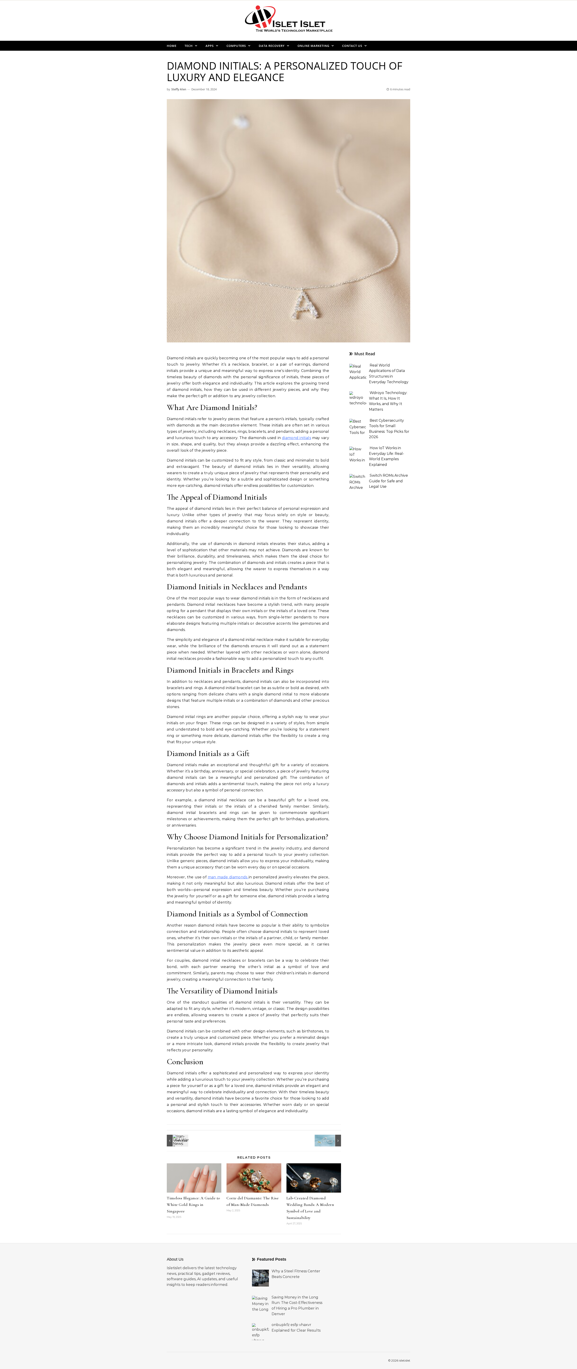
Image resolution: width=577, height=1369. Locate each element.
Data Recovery (272, 46)
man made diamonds (228, 877)
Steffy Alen (178, 89)
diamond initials (296, 438)
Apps (210, 46)
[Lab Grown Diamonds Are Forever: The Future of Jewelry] (331, 1140)
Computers (236, 46)
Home (171, 46)
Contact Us (352, 46)
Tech (189, 46)
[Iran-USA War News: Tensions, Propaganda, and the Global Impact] (177, 1140)
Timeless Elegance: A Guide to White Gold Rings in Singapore (193, 1205)
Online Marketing (313, 46)
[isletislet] (288, 20)
